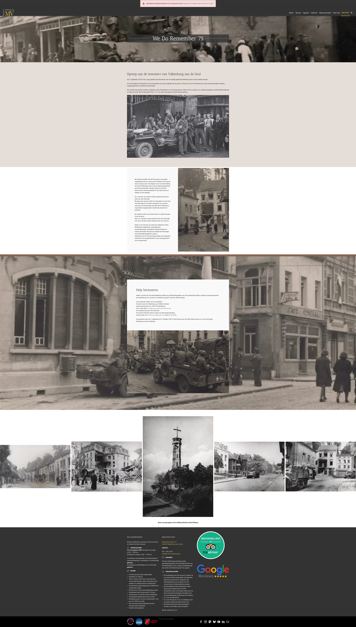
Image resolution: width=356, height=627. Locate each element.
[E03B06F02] (106, 466)
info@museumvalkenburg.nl (171, 554)
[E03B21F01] (249, 466)
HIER (155, 92)
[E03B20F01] (178, 466)
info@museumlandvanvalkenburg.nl (159, 308)
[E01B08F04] (35, 466)
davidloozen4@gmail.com (155, 315)
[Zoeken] (351, 12)
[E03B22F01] (321, 466)
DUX (175, 610)
